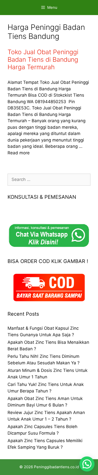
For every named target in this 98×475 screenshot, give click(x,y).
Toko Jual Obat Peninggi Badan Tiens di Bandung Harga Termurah (43, 59)
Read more (19, 152)
